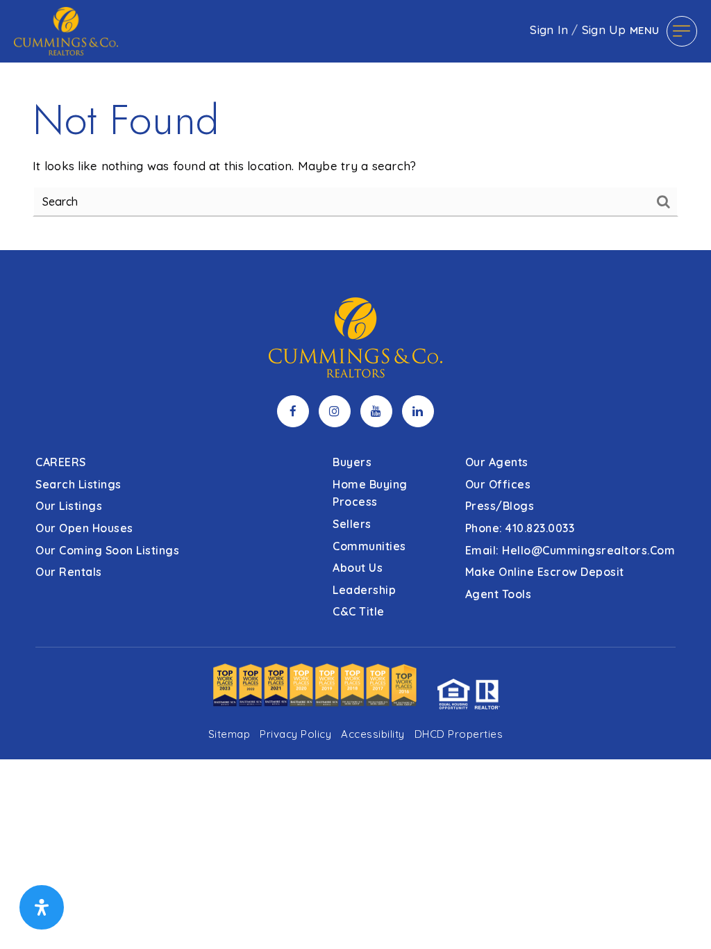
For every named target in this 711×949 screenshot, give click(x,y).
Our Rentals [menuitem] (68, 572)
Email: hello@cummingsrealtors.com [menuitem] (570, 550)
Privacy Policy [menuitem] (295, 734)
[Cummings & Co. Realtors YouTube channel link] (376, 411)
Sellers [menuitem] (352, 524)
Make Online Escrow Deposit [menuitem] (544, 572)
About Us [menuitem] (358, 568)
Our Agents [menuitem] (496, 462)
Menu (645, 30)
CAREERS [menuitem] (60, 462)
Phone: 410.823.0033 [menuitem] (520, 528)
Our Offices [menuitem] (498, 484)
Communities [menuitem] (369, 546)
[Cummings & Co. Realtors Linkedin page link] (418, 411)
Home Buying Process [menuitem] (370, 493)
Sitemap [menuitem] (229, 734)
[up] (680, 916)
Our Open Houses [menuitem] (84, 528)
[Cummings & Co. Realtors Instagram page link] (335, 411)
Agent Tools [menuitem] (498, 594)
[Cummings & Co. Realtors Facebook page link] (293, 411)
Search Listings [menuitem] (78, 484)
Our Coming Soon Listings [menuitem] (107, 550)
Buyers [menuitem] (352, 462)
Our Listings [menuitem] (68, 506)
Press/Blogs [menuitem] (500, 506)
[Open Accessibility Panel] (41, 907)
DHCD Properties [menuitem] (459, 734)
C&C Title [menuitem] (359, 611)
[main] (355, 125)
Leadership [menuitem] (364, 590)
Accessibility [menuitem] (373, 734)
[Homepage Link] (66, 29)
